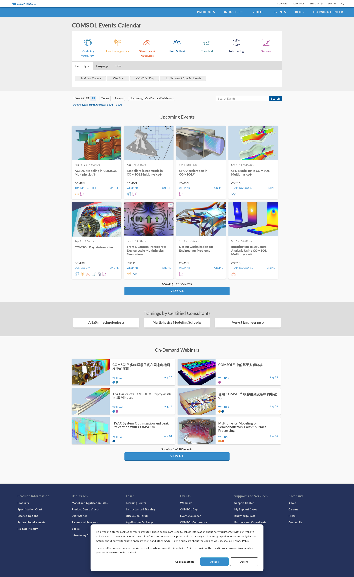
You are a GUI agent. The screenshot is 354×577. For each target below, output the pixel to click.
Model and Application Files (90, 503)
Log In (332, 3)
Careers (293, 509)
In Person (118, 98)
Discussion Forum (137, 516)
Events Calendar (190, 516)
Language (102, 66)
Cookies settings (184, 562)
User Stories (79, 516)
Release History (28, 529)
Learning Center (328, 12)
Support (282, 3)
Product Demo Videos (86, 509)
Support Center (244, 503)
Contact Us (295, 522)
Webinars (186, 503)
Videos (258, 12)
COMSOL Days (189, 509)
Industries (234, 12)
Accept (214, 561)
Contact (299, 3)
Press (292, 516)
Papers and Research (85, 522)
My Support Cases (245, 509)
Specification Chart (30, 509)
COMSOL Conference (193, 522)
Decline (244, 561)
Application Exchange (140, 522)
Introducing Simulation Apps (90, 535)
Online (105, 98)
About (292, 503)
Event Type (82, 66)
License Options (28, 516)
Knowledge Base (245, 516)
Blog (299, 12)
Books (76, 529)
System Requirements (31, 522)
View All (177, 290)
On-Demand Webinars (159, 98)
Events (280, 12)
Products (206, 12)
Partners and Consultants (250, 522)
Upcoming (136, 98)
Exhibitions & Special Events (183, 78)
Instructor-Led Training (140, 509)
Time (118, 66)
